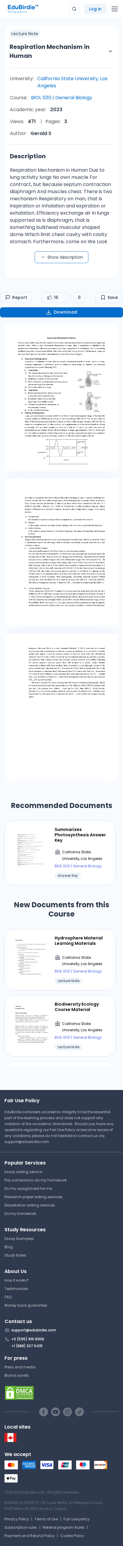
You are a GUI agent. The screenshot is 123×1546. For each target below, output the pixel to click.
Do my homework (20, 1213)
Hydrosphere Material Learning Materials (79, 940)
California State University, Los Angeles (72, 82)
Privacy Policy (16, 1519)
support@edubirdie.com (26, 1141)
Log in (95, 9)
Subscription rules (20, 1527)
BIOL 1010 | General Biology (61, 97)
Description (28, 156)
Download (65, 312)
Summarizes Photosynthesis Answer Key (80, 835)
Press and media (20, 1367)
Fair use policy (77, 1519)
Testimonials (16, 1288)
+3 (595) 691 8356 (27, 1339)
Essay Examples (19, 1238)
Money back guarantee (25, 1305)
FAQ (7, 1297)
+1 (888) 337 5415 (27, 1345)
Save (112, 297)
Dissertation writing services (29, 1205)
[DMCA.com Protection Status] (61, 1392)
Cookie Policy (72, 1535)
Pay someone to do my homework (35, 1180)
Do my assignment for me (28, 1188)
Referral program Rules (63, 1527)
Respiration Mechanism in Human (50, 51)
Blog (8, 1246)
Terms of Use (46, 1519)
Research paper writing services (33, 1196)
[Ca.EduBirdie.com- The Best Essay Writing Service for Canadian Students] (10, 1440)
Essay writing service (23, 1171)
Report (19, 297)
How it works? (16, 1280)
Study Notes (15, 1255)
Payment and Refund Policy (29, 1535)
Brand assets (16, 1375)
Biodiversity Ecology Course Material (77, 1006)
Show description (65, 257)
